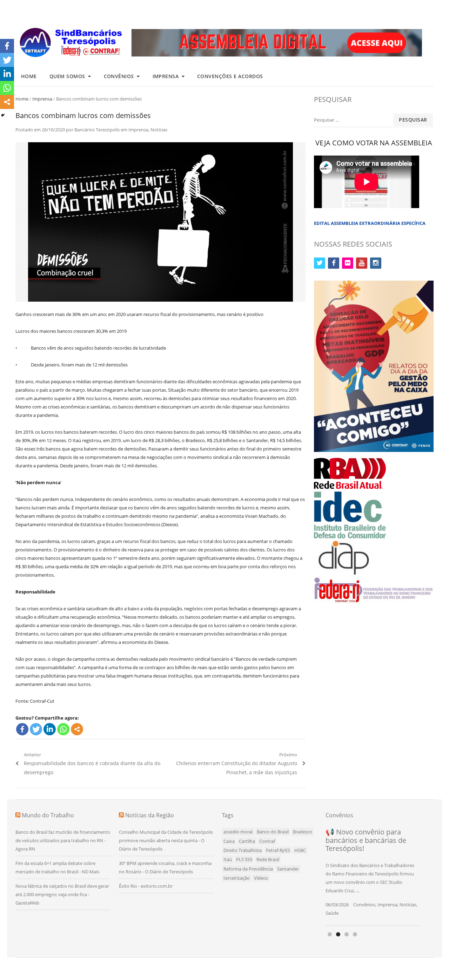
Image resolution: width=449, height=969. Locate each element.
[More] (77, 729)
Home (29, 76)
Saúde (332, 913)
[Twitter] (36, 729)
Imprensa (166, 76)
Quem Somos (67, 76)
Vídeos (261, 878)
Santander (288, 869)
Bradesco (302, 832)
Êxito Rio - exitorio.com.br (146, 886)
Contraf (267, 841)
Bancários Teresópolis (97, 129)
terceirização (236, 878)
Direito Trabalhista (242, 850)
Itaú (227, 859)
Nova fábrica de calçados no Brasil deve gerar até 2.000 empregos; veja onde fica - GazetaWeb (62, 894)
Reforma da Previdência (248, 869)
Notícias (158, 129)
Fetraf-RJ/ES (278, 850)
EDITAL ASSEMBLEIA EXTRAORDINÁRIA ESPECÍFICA (369, 223)
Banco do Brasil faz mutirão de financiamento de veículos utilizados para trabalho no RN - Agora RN (62, 840)
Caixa (229, 841)
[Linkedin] (49, 729)
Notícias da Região (149, 815)
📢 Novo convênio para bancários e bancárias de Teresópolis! (366, 840)
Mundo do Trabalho (48, 815)
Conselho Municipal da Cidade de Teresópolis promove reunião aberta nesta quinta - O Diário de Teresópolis (166, 840)
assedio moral (238, 832)
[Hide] (3, 115)
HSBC (300, 850)
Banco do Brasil (273, 832)
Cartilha (247, 841)
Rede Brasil (267, 859)
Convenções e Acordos (230, 76)
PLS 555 (244, 859)
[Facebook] (22, 729)
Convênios (119, 76)
